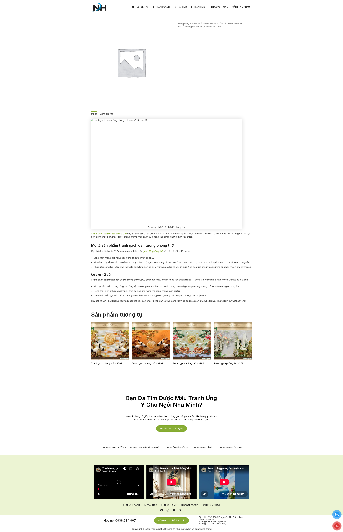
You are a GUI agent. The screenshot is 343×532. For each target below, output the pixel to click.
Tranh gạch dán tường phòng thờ (109, 233)
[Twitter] (147, 7)
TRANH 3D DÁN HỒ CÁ (176, 447)
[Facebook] (133, 7)
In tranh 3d (195, 23)
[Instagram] (138, 7)
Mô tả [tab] (94, 113)
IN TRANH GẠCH (161, 6)
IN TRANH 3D (180, 6)
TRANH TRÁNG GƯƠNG (113, 447)
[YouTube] (142, 7)
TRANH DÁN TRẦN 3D (203, 447)
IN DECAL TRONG (219, 6)
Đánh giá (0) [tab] (106, 113)
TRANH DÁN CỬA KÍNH (230, 447)
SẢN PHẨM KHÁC (241, 6)
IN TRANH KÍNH (198, 6)
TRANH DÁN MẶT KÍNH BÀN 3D (145, 447)
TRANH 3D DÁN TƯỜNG (213, 23)
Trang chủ (183, 23)
